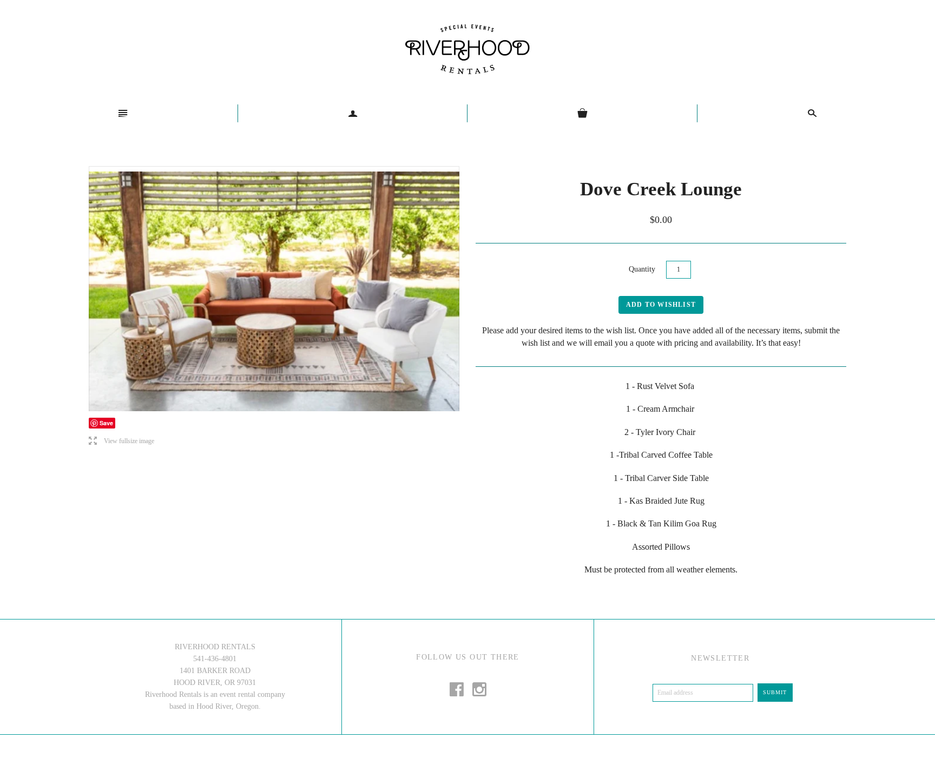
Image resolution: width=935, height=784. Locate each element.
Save (106, 423)
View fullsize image (121, 441)
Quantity (642, 269)
